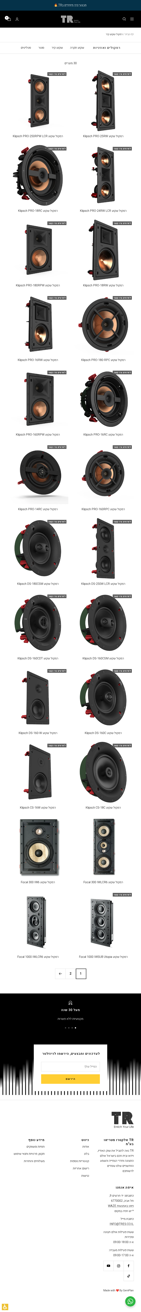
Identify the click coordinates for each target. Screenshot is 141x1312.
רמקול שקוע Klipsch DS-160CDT (37, 658)
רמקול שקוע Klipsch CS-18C (103, 807)
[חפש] (124, 19)
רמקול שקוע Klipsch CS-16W (38, 807)
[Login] (17, 19)
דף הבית (129, 34)
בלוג (86, 1154)
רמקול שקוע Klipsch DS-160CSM (103, 658)
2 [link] (71, 973)
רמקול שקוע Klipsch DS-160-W (38, 733)
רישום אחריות (81, 1168)
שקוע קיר (57, 48)
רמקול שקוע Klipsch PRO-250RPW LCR (38, 136)
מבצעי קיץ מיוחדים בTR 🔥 (70, 5)
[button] (5, 1307)
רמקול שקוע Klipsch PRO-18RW (103, 285)
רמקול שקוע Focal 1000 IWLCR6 (38, 957)
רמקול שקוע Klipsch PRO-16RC (103, 434)
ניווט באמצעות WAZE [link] (121, 1206)
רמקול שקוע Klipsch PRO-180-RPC (103, 360)
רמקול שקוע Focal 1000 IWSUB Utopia (103, 957)
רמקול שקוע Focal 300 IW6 (38, 882)
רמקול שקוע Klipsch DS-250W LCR (103, 584)
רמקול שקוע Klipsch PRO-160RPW (38, 434)
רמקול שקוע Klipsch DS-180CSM (38, 584)
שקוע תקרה (77, 48)
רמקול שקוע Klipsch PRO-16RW (38, 360)
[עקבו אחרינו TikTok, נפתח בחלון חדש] (129, 1276)
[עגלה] (9, 19)
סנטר (41, 48)
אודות (85, 1147)
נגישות (85, 1176)
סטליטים (26, 48)
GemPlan (128, 1290)
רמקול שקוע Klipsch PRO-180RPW (38, 285)
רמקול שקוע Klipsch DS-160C (103, 733)
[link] (129, 1266)
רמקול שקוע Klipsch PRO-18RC (38, 211)
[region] (120, 34)
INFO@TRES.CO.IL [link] (122, 1224)
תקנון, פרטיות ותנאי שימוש (29, 1154)
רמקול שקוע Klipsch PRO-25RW (103, 136)
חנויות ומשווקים (35, 1147)
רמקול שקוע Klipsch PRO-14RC (38, 509)
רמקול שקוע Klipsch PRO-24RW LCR (103, 211)
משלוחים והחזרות (34, 1161)
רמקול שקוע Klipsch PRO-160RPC (103, 509)
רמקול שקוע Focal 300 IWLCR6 (103, 882)
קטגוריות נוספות (79, 1161)
